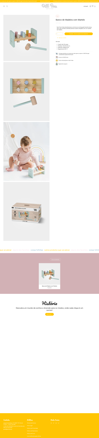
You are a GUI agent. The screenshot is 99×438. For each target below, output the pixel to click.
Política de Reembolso (32, 431)
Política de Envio (31, 433)
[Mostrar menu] (4, 6)
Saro (57, 16)
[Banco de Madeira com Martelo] (49, 274)
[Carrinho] (94, 6)
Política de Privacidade (32, 428)
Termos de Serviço (31, 423)
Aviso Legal (29, 425)
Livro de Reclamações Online (34, 436)
